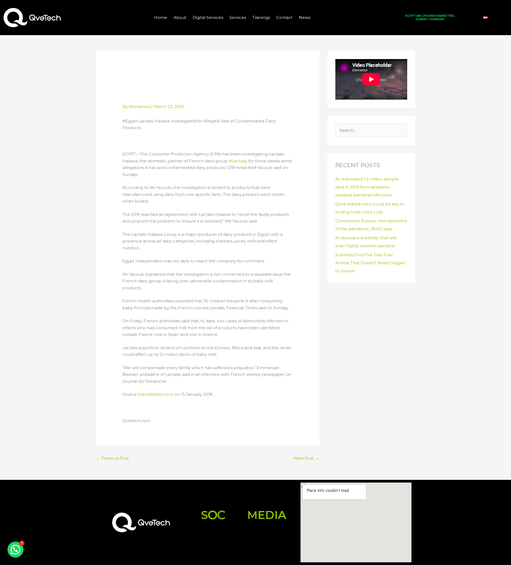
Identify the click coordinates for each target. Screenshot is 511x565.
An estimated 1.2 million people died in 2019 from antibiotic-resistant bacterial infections (367, 186)
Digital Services (208, 17)
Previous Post (112, 458)
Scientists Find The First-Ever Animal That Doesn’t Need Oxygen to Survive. (370, 262)
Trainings (261, 17)
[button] (15, 550)
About (180, 17)
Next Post (306, 458)
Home (160, 17)
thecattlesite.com (156, 394)
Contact (284, 17)
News (304, 17)
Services (237, 17)
